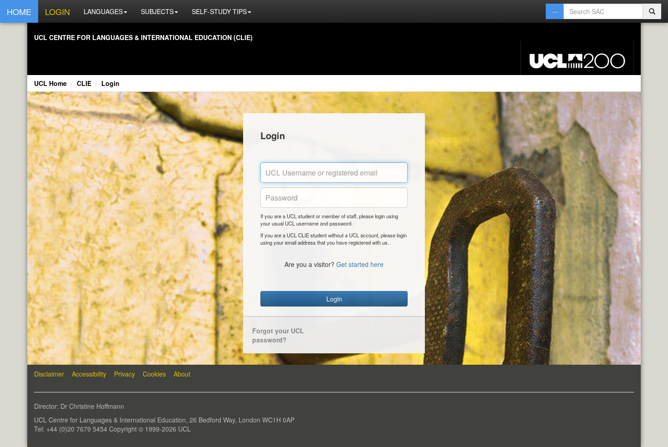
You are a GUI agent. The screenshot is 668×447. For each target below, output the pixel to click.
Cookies (154, 373)
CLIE (84, 83)
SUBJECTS (157, 11)
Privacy (124, 373)
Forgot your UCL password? (278, 335)
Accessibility (89, 373)
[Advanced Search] (555, 11)
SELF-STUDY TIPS (219, 11)
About (182, 373)
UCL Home (50, 83)
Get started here (360, 264)
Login (110, 83)
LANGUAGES (103, 11)
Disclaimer (49, 373)
